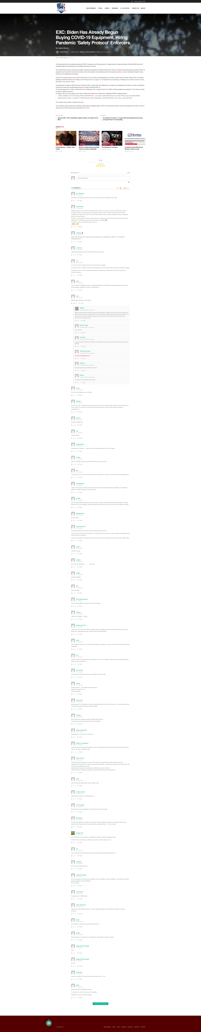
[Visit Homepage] (61, 8)
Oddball (93, 93)
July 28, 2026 (59, 151)
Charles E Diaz (80, 792)
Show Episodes (91, 8)
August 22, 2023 (74, 52)
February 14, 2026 (106, 149)
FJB (86, 310)
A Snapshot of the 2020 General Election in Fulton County (134, 148)
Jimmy (78, 683)
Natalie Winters (64, 52)
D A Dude (82, 337)
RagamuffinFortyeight (82, 946)
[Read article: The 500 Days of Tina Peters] (112, 138)
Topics (100, 8)
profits (87, 108)
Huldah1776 (79, 833)
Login (128, 172)
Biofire (84, 89)
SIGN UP (143, 8)
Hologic (74, 77)
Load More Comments (100, 1003)
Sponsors (115, 8)
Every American (81, 526)
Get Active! (125, 8)
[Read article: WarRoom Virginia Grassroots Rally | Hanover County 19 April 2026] (89, 138)
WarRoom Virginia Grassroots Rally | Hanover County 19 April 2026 (89, 148)
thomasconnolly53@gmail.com (82, 355)
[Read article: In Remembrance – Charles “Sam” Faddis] (66, 138)
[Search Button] (131, 1)
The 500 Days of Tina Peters (110, 147)
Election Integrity (108, 144)
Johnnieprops (80, 483)
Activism (82, 144)
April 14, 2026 (82, 151)
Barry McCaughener (82, 599)
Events (107, 8)
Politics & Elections (91, 52)
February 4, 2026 (129, 151)
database (119, 72)
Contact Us (135, 8)
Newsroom (82, 52)
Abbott (100, 85)
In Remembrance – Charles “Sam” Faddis (65, 148)
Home (57, 57)
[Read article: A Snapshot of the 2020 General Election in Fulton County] (135, 138)
